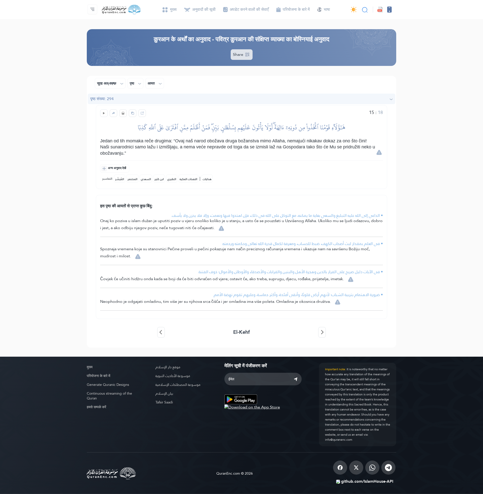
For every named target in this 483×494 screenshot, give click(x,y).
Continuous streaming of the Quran (109, 395)
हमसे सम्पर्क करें (96, 407)
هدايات (207, 179)
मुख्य (90, 367)
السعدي (146, 179)
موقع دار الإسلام (167, 367)
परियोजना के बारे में (98, 376)
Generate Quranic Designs (108, 384)
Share (238, 54)
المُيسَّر (119, 179)
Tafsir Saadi (164, 402)
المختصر (132, 179)
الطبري (171, 179)
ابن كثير (159, 179)
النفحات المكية (188, 179)
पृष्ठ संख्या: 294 (102, 98)
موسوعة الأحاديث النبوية (172, 376)
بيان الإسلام (164, 393)
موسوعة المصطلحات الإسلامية (177, 384)
